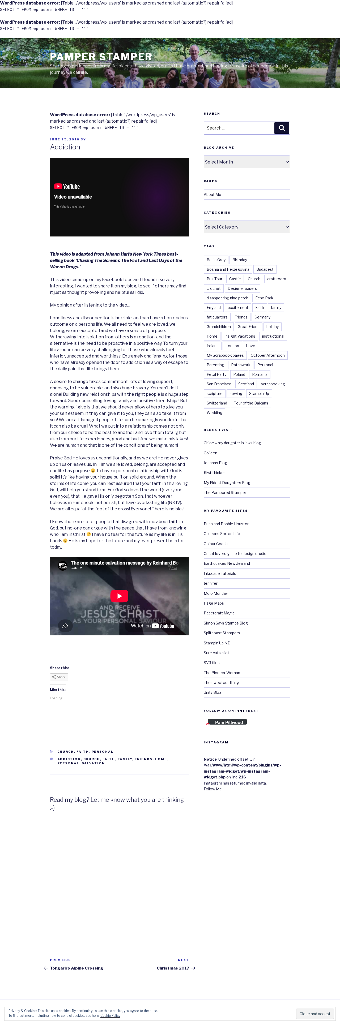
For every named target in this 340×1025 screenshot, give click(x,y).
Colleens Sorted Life (222, 533)
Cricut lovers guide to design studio (235, 553)
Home (161, 759)
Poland (239, 374)
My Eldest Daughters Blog (227, 482)
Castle (235, 279)
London (232, 345)
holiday (272, 326)
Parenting (215, 365)
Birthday (239, 259)
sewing (236, 393)
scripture (215, 393)
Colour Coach (216, 543)
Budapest (265, 269)
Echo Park (264, 298)
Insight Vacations (239, 336)
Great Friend (249, 326)
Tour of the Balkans (251, 403)
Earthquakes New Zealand (227, 563)
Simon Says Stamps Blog (226, 623)
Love (250, 345)
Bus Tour (214, 279)
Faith (82, 751)
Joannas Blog (215, 462)
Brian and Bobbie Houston (226, 524)
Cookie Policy (110, 1016)
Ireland (213, 345)
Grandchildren (219, 326)
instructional (273, 336)
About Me (212, 194)
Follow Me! (213, 789)
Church (65, 751)
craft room (276, 279)
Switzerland (217, 403)
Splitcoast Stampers (222, 633)
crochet (214, 288)
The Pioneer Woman (222, 672)
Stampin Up (259, 393)
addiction (69, 759)
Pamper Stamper (101, 57)
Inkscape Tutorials (220, 573)
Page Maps (214, 603)
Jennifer (211, 583)
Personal (103, 751)
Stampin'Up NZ (217, 643)
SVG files (212, 662)
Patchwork (240, 365)
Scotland (246, 384)
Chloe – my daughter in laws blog (232, 443)
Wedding (214, 412)
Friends (144, 759)
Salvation (93, 763)
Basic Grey (216, 259)
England (214, 307)
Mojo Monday (216, 593)
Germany (262, 317)
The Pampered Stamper (225, 492)
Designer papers (242, 288)
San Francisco (219, 384)
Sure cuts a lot (216, 653)
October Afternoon (268, 355)
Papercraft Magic (219, 613)
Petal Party (216, 374)
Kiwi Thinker (214, 472)
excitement (238, 307)
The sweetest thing (221, 682)
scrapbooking (273, 384)
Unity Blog (213, 692)
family (125, 759)
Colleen (210, 453)
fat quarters (217, 317)
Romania (259, 374)
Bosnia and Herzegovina (228, 269)
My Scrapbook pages (225, 355)
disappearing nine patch (227, 298)
